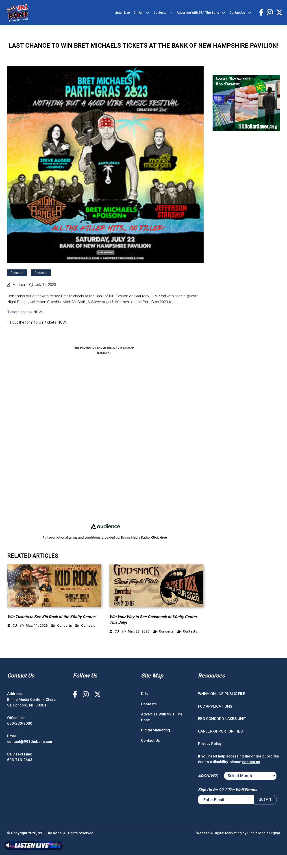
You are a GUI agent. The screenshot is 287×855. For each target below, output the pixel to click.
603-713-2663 (19, 759)
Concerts (17, 273)
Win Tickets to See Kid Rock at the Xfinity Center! (51, 616)
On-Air (138, 12)
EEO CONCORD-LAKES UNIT (222, 718)
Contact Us (237, 12)
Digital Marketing (155, 730)
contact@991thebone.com (30, 741)
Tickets (13, 312)
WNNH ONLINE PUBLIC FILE (221, 693)
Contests (159, 12)
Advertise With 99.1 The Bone (198, 12)
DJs (144, 693)
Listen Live (122, 12)
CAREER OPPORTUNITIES (220, 731)
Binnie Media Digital (263, 833)
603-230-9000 (19, 723)
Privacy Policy (210, 743)
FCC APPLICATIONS (215, 706)
